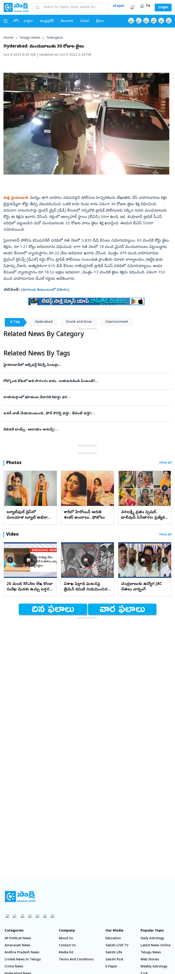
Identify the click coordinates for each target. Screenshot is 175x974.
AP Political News (18, 939)
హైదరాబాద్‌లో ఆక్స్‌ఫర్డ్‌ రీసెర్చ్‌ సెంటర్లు (82, 365)
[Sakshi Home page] (15, 7)
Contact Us (67, 946)
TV (147, 6)
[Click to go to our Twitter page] (146, 20)
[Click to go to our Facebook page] (131, 20)
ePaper (118, 6)
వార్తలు (28, 21)
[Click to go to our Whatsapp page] (139, 20)
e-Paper (111, 967)
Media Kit (66, 953)
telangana (54, 38)
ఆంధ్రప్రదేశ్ (47, 21)
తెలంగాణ (67, 21)
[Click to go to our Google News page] (169, 20)
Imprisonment (116, 322)
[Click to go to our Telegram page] (45, 916)
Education (113, 939)
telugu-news (29, 38)
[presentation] (10, 488)
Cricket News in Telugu (23, 960)
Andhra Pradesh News (22, 953)
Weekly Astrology (154, 967)
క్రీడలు (100, 21)
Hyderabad (43, 322)
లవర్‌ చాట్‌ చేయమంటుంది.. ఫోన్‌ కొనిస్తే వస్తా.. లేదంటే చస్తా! (86, 413)
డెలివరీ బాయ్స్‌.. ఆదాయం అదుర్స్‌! (85, 429)
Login (163, 7)
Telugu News (151, 953)
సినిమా (84, 21)
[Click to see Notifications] (132, 7)
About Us (66, 939)
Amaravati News (17, 946)
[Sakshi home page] (20, 896)
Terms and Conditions (76, 960)
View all (165, 463)
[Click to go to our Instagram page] (154, 20)
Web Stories (150, 960)
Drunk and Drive (79, 322)
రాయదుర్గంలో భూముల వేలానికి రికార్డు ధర (82, 397)
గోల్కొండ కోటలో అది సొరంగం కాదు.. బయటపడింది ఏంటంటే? (78, 381)
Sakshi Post (114, 960)
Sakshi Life (114, 953)
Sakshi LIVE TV (117, 946)
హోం (16, 21)
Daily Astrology (152, 939)
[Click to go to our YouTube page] (161, 20)
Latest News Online (155, 946)
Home (8, 38)
